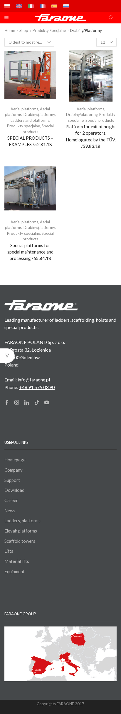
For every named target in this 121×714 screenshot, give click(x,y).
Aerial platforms (24, 109)
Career (11, 500)
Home (10, 30)
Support (12, 480)
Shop (23, 30)
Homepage (15, 459)
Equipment (14, 571)
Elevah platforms (20, 530)
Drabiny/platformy (39, 114)
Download (14, 490)
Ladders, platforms (22, 520)
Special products (99, 120)
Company (13, 469)
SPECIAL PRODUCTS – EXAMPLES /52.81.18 (30, 141)
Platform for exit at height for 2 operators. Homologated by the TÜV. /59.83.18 (90, 136)
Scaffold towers (19, 541)
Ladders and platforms (30, 120)
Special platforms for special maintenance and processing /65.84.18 (30, 252)
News (9, 510)
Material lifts (16, 561)
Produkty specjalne (49, 30)
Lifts (8, 551)
